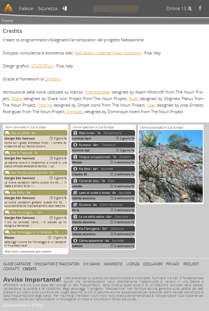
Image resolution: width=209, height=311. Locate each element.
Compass (74, 111)
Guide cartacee (17, 264)
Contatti (11, 268)
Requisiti (191, 264)
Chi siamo (91, 264)
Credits (29, 268)
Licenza (133, 264)
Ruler (134, 98)
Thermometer (97, 92)
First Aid (45, 105)
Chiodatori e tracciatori (56, 264)
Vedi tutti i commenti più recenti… (29, 251)
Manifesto (113, 264)
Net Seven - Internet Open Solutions (108, 52)
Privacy (173, 264)
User (151, 105)
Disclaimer (152, 264)
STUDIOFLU (42, 66)
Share (16, 98)
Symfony (53, 79)
